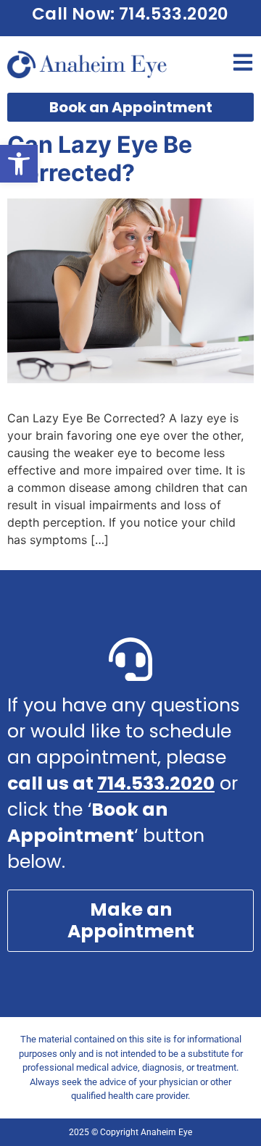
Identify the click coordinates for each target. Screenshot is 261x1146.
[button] (19, 164)
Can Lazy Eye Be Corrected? (99, 158)
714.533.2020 (156, 783)
